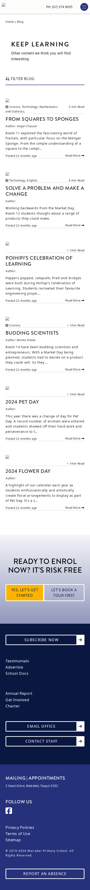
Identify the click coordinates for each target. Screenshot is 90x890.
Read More (73, 156)
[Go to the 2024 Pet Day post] (45, 387)
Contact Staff (41, 741)
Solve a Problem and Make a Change (45, 191)
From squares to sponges (42, 119)
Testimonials (17, 661)
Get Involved (17, 700)
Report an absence (44, 873)
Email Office (41, 726)
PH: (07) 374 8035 (59, 7)
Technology (30, 107)
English (32, 180)
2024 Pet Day (22, 401)
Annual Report (19, 693)
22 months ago (26, 156)
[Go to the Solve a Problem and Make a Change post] (45, 174)
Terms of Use (18, 834)
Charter (13, 706)
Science (14, 107)
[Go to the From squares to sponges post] (45, 100)
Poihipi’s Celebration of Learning (39, 260)
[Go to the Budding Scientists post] (45, 318)
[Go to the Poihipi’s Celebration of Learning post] (45, 243)
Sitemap (13, 840)
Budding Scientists (32, 332)
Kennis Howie (26, 340)
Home (10, 22)
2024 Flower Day (28, 471)
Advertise (14, 667)
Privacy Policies (20, 827)
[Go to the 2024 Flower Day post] (45, 456)
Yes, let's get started (24, 592)
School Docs (17, 673)
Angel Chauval (27, 126)
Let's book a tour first (64, 592)
